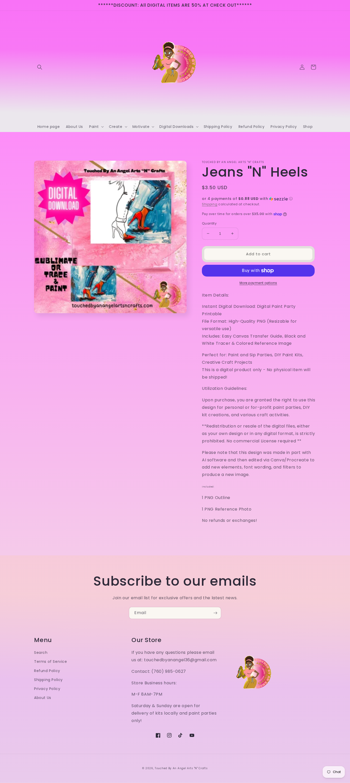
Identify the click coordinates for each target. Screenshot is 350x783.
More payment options (258, 283)
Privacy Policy (47, 688)
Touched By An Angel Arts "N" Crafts (181, 768)
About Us (42, 697)
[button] (39, 67)
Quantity (209, 223)
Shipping (210, 204)
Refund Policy (47, 670)
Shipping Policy (48, 679)
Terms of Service (50, 661)
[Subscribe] (215, 613)
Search (41, 652)
